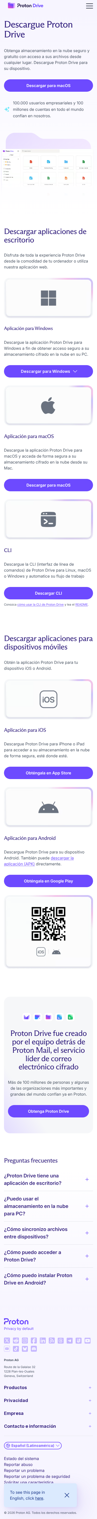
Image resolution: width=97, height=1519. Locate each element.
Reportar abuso (18, 1464)
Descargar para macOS (48, 85)
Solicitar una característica (28, 1482)
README (81, 604)
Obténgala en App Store (48, 772)
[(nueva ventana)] (7, 1341)
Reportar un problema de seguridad (37, 1476)
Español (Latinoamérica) (32, 1445)
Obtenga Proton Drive (48, 1111)
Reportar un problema (24, 1470)
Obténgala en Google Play (48, 880)
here (39, 1498)
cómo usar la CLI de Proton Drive (40, 604)
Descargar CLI (48, 593)
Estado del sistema (21, 1458)
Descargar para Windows (45, 371)
